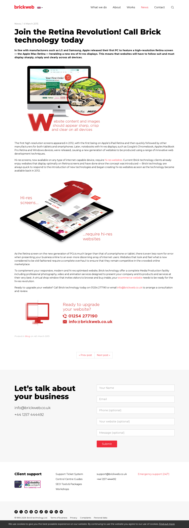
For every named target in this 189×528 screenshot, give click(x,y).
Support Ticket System (69, 474)
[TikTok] (41, 511)
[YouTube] (36, 511)
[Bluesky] (26, 511)
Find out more (167, 524)
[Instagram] (46, 511)
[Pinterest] (51, 511)
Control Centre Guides (69, 479)
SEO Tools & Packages (69, 484)
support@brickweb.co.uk (112, 474)
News (17, 23)
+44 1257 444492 (29, 414)
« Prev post (85, 355)
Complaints (85, 517)
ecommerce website (130, 277)
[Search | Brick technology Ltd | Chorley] (172, 7)
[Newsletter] (61, 511)
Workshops (62, 489)
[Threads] (31, 511)
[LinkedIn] (56, 511)
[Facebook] (16, 511)
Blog (27, 336)
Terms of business (58, 517)
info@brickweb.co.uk (129, 287)
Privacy (73, 517)
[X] (21, 511)
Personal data (100, 517)
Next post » (103, 355)
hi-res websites (113, 160)
